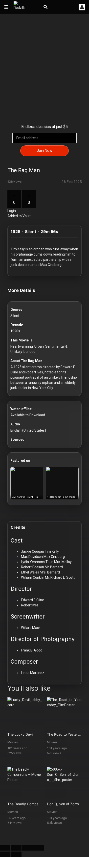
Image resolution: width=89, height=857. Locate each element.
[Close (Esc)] (5, 848)
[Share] (16, 848)
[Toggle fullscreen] (27, 848)
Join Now (44, 150)
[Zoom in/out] (38, 848)
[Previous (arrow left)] (5, 854)
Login (11, 211)
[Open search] (45, 7)
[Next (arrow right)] (16, 854)
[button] (82, 7)
